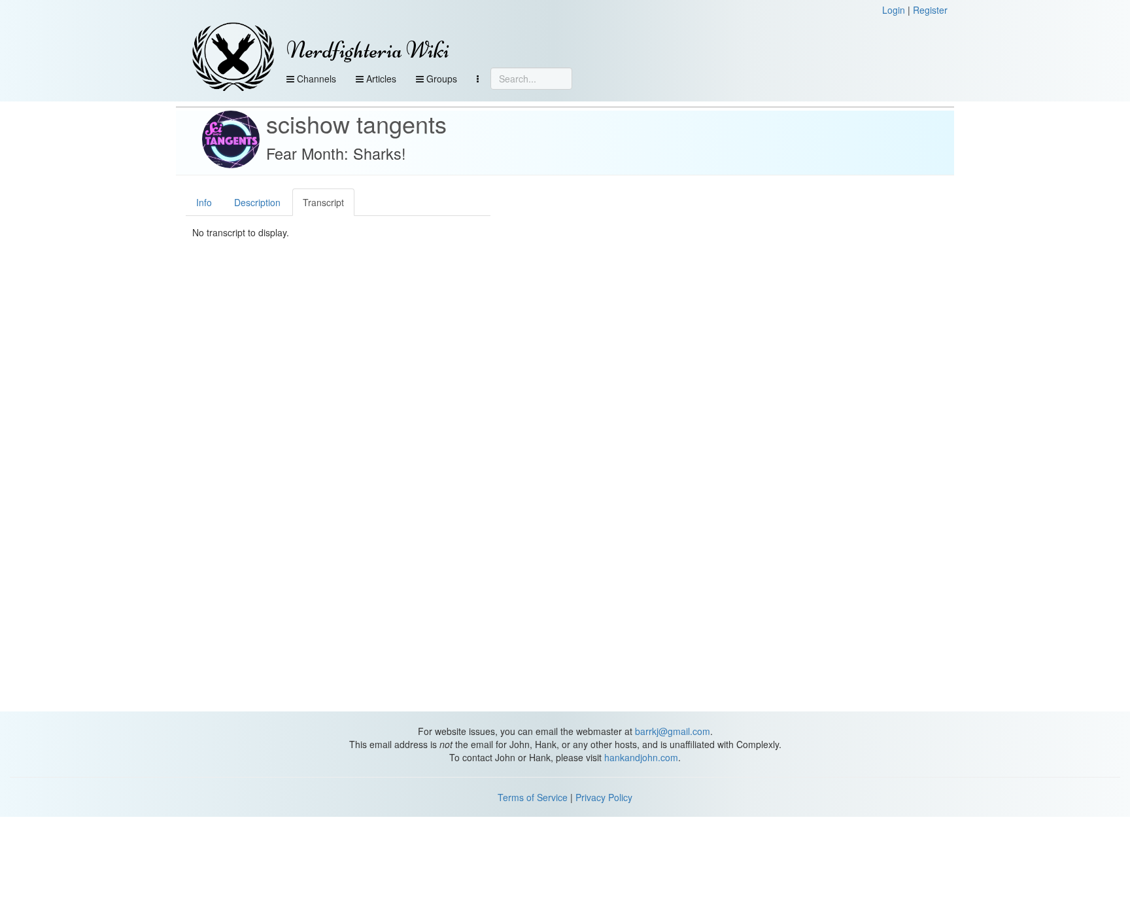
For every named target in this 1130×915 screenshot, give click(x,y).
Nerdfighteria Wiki (367, 50)
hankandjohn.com (641, 757)
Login (893, 9)
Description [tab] (257, 202)
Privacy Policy (603, 797)
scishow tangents (356, 123)
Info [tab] (204, 202)
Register (930, 9)
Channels (315, 78)
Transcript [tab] (323, 202)
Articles (380, 78)
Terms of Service (533, 797)
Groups (440, 78)
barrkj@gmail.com (672, 731)
